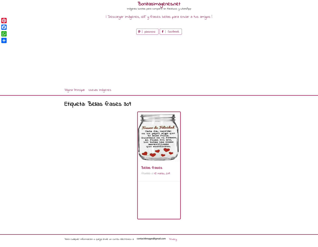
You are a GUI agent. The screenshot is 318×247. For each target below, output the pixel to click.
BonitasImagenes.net (159, 4)
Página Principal (74, 90)
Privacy (173, 239)
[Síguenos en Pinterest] (148, 34)
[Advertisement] (159, 60)
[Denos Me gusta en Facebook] (171, 34)
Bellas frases (151, 168)
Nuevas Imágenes (100, 90)
